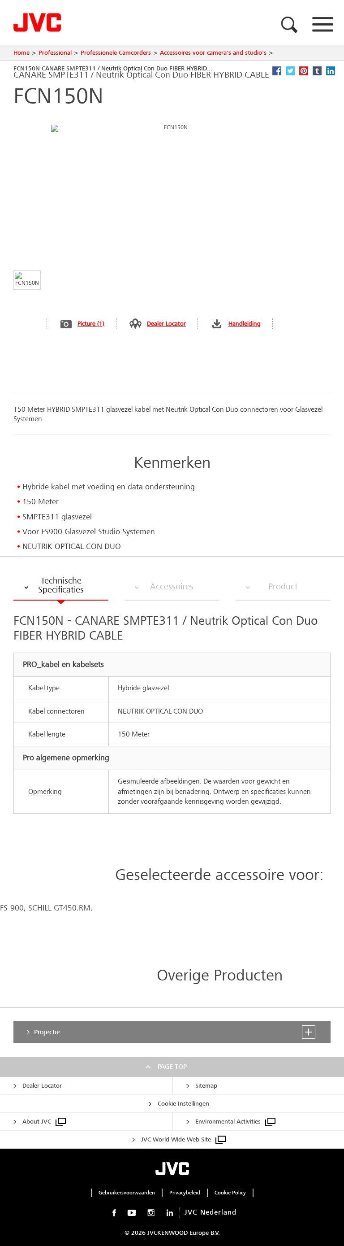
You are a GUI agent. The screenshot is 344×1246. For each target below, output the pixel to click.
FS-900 (12, 908)
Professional (55, 53)
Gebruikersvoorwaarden (127, 1192)
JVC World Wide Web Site (176, 1139)
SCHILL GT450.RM (59, 908)
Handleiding (244, 323)
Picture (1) (90, 323)
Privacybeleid (184, 1192)
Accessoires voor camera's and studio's (213, 53)
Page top (172, 1067)
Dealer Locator (166, 323)
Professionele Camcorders (116, 53)
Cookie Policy (230, 1192)
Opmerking (45, 791)
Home (21, 53)
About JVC (36, 1121)
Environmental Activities (228, 1121)
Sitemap (206, 1085)
